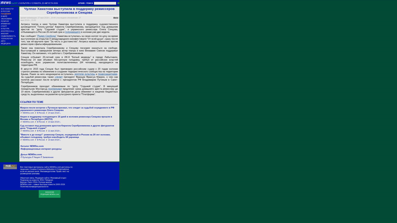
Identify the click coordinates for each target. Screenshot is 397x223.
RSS (42, 180)
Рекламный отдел (58, 178)
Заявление (48, 157)
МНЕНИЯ (4, 34)
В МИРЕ (4, 16)
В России (41, 113)
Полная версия (45, 182)
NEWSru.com (28, 113)
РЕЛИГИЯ (5, 21)
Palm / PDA (32, 182)
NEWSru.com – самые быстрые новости (37, 184)
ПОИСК (89, 3)
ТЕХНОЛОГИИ (7, 38)
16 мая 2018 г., (54, 140)
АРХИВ (81, 3)
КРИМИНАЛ (5, 24)
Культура (25, 3)
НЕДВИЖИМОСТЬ (8, 36)
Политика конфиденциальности (34, 187)
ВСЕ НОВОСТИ (7, 9)
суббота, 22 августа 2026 (45, 3)
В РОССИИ (5, 11)
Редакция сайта (42, 178)
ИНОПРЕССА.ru (7, 31)
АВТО (3, 41)
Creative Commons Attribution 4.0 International (49, 169)
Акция (37, 157)
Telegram (49, 180)
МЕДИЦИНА (6, 43)
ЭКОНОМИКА (6, 19)
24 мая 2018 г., (54, 113)
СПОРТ (4, 26)
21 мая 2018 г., (54, 131)
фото (115, 18)
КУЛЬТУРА (5, 29)
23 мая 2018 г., (54, 122)
